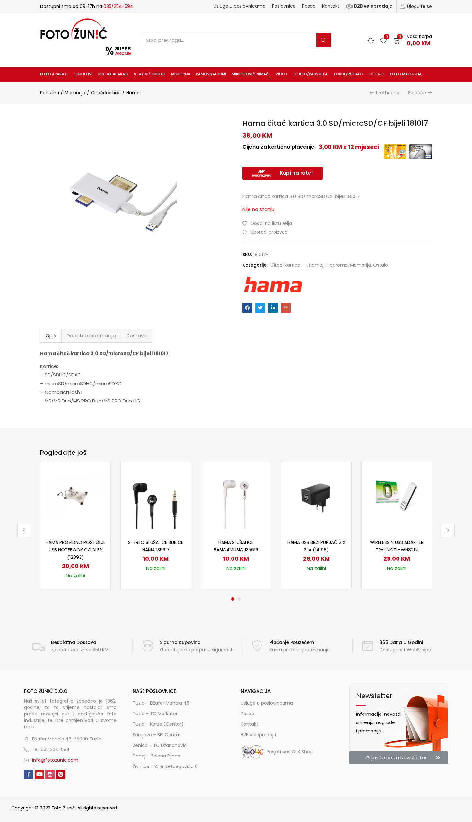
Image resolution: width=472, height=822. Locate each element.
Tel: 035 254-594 (51, 749)
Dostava (137, 335)
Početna (49, 93)
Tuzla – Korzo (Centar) (158, 724)
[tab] (51, 336)
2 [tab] (239, 599)
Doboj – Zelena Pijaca (156, 756)
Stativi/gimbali (149, 74)
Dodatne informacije (91, 335)
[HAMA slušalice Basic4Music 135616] (236, 496)
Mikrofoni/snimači (251, 74)
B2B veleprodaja (373, 6)
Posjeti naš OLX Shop (290, 751)
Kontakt (330, 6)
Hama (133, 93)
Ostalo (377, 74)
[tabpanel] (75, 525)
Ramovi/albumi (211, 74)
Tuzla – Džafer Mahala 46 (161, 703)
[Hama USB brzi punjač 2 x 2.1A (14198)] (316, 496)
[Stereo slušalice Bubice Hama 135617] (156, 496)
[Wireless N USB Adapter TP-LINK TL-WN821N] (397, 496)
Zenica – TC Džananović (160, 745)
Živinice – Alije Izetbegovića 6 (165, 766)
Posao (309, 6)
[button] (412, 40)
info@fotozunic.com (55, 760)
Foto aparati (54, 74)
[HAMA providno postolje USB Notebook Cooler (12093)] (75, 496)
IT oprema (336, 265)
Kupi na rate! (296, 172)
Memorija (180, 74)
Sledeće (417, 93)
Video (281, 74)
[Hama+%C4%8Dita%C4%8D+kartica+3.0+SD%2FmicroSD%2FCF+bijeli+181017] (260, 308)
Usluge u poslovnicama (240, 6)
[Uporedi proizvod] (98, 485)
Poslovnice (284, 6)
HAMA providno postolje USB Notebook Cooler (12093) (76, 549)
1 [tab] (232, 599)
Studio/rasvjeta (310, 74)
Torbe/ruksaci (348, 74)
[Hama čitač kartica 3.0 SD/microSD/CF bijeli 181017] (247, 308)
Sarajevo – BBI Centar (156, 734)
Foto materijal (406, 74)
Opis (51, 335)
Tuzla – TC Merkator (155, 713)
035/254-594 (118, 6)
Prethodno (387, 93)
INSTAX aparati (113, 74)
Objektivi (83, 74)
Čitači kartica (106, 93)
